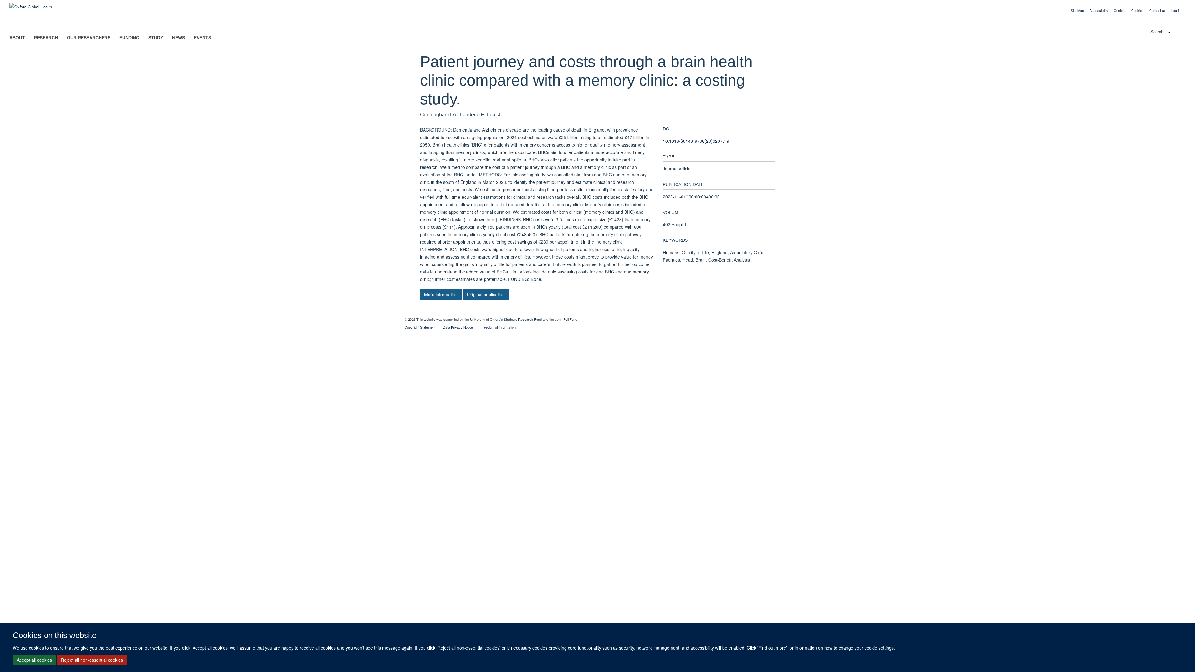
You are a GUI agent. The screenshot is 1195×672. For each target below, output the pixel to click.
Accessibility (1099, 10)
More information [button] (441, 294)
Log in (1175, 10)
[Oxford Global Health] (30, 4)
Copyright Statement (420, 326)
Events (202, 37)
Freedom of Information (498, 326)
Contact (1120, 10)
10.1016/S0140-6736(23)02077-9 (696, 141)
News (178, 37)
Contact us (1157, 10)
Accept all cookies (34, 660)
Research (46, 37)
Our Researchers (88, 37)
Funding (129, 37)
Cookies (1137, 10)
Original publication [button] (486, 294)
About (17, 37)
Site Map (1077, 10)
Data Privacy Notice (458, 326)
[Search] (1168, 31)
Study (155, 37)
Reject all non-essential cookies (92, 660)
